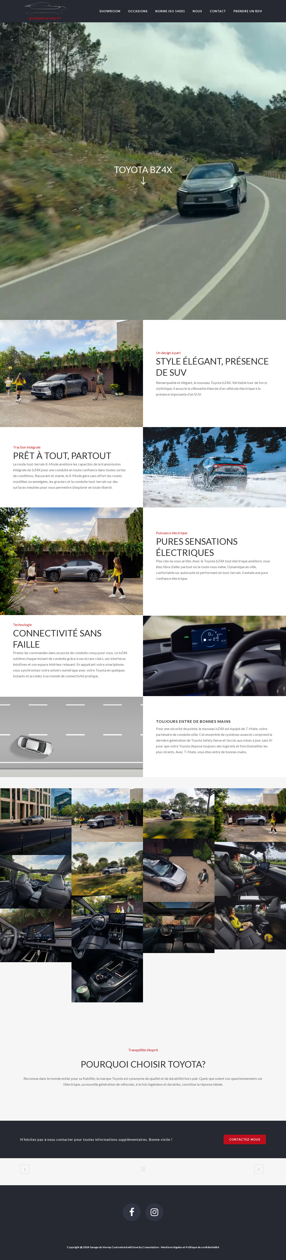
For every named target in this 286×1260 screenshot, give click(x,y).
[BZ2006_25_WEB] (250, 922)
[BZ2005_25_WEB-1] (107, 922)
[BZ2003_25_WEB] (250, 869)
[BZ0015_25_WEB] (178, 870)
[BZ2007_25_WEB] (178, 927)
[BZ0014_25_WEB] (250, 815)
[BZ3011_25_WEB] (107, 975)
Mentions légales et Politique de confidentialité (190, 1247)
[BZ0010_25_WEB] (107, 815)
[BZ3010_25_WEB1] (36, 935)
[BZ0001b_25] (36, 821)
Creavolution (150, 1247)
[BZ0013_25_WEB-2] (178, 813)
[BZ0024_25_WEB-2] (107, 868)
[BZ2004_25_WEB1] (36, 882)
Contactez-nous (244, 1139)
